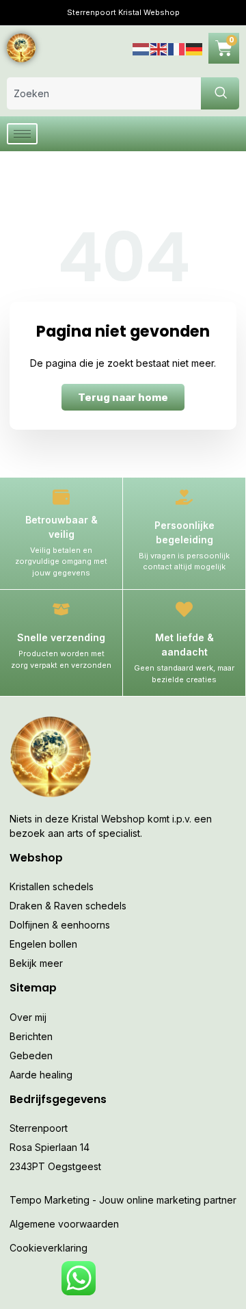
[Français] (177, 47)
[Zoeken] (220, 93)
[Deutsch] (195, 47)
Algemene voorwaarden (64, 1224)
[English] (159, 47)
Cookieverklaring (48, 1248)
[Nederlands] (141, 47)
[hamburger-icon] (22, 133)
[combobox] (104, 93)
